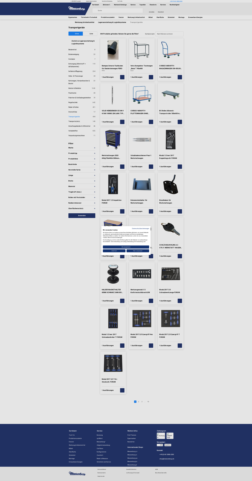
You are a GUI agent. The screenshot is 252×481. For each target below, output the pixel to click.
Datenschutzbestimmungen (140, 228)
